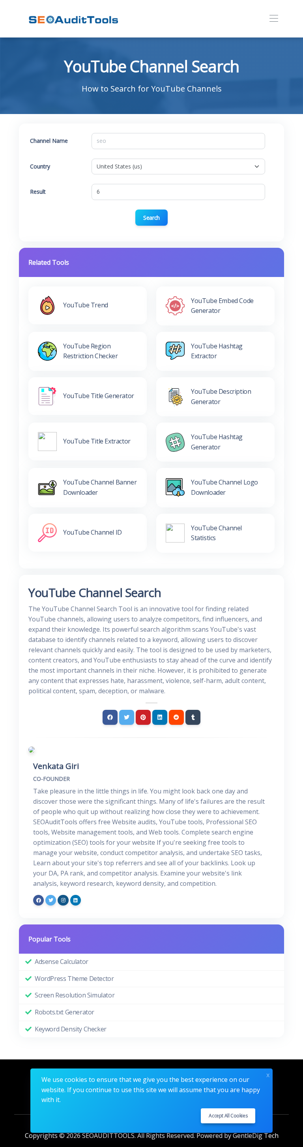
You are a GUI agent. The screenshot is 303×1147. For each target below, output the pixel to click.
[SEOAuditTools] (76, 18)
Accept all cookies (228, 1115)
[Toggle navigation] (273, 19)
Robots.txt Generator (64, 1012)
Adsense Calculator (61, 961)
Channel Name (49, 140)
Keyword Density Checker (71, 1029)
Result (38, 191)
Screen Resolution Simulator (74, 995)
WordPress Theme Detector (74, 978)
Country (40, 166)
